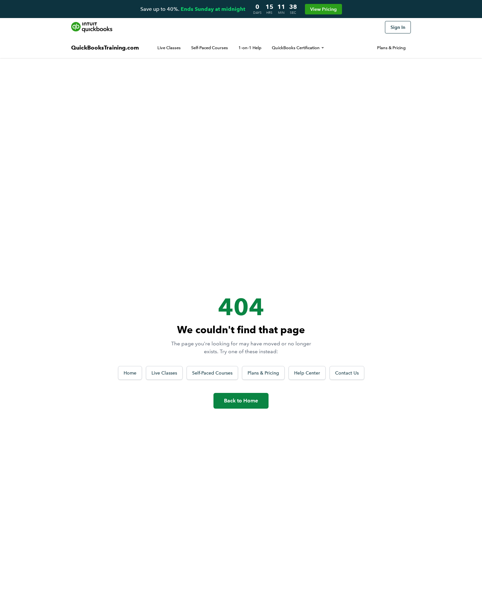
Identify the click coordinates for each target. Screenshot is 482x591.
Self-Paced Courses (209, 47)
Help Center (307, 373)
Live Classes (169, 47)
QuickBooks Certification (296, 47)
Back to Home (241, 400)
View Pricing (323, 9)
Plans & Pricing (391, 47)
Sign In (398, 27)
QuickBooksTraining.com (105, 47)
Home (130, 373)
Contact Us (347, 373)
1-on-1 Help (249, 47)
